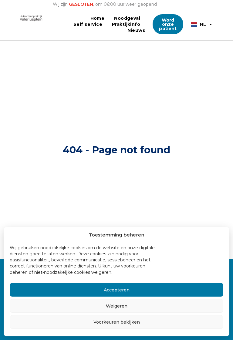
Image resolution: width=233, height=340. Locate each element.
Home (97, 18)
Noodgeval (127, 18)
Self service (87, 24)
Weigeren (116, 306)
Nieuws (136, 30)
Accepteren (117, 290)
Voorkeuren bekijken (116, 322)
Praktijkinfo (126, 24)
